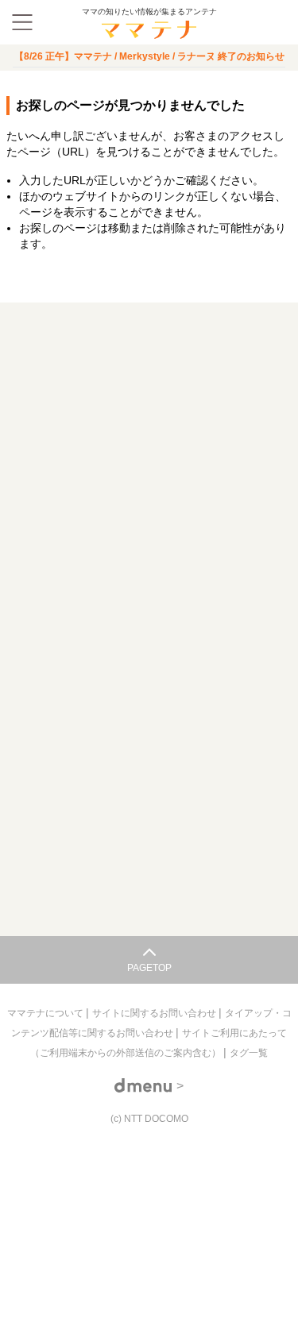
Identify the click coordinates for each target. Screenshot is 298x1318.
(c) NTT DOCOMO (149, 1118)
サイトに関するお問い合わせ (155, 1013)
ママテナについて (46, 1013)
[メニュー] (22, 22)
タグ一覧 (249, 1052)
